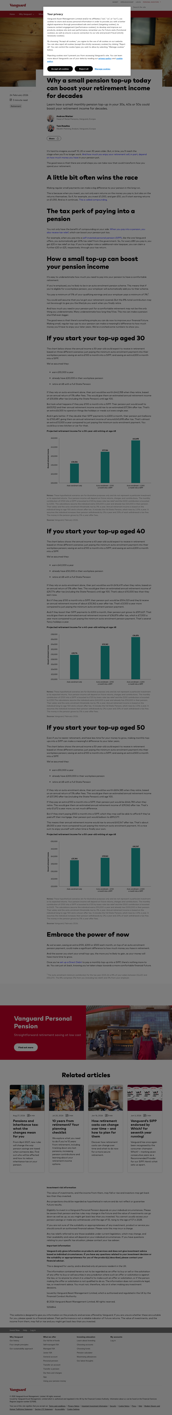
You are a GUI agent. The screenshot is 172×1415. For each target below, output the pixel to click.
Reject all (83, 68)
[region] (87, 41)
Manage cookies (102, 68)
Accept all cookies (60, 68)
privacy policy (105, 58)
